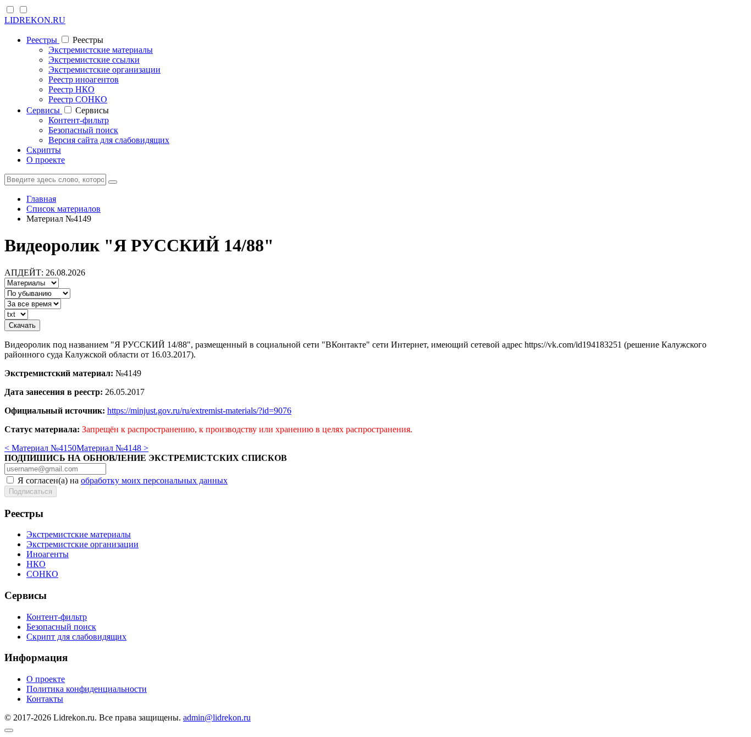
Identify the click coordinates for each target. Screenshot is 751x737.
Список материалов (63, 208)
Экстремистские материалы (100, 49)
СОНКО (42, 574)
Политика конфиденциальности (86, 689)
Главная (41, 199)
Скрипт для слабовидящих (76, 636)
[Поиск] (112, 182)
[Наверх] (8, 730)
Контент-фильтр (78, 120)
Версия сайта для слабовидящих (108, 140)
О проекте (45, 159)
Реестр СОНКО (77, 99)
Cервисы (44, 110)
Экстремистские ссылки (94, 59)
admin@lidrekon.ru (217, 717)
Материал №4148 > (112, 448)
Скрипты (43, 150)
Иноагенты (47, 554)
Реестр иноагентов (83, 79)
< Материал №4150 (40, 448)
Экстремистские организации (104, 69)
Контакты (44, 698)
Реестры (42, 40)
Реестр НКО (71, 89)
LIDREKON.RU (34, 20)
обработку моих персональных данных (154, 480)
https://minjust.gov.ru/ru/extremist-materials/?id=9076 (199, 410)
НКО (36, 564)
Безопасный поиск (83, 130)
